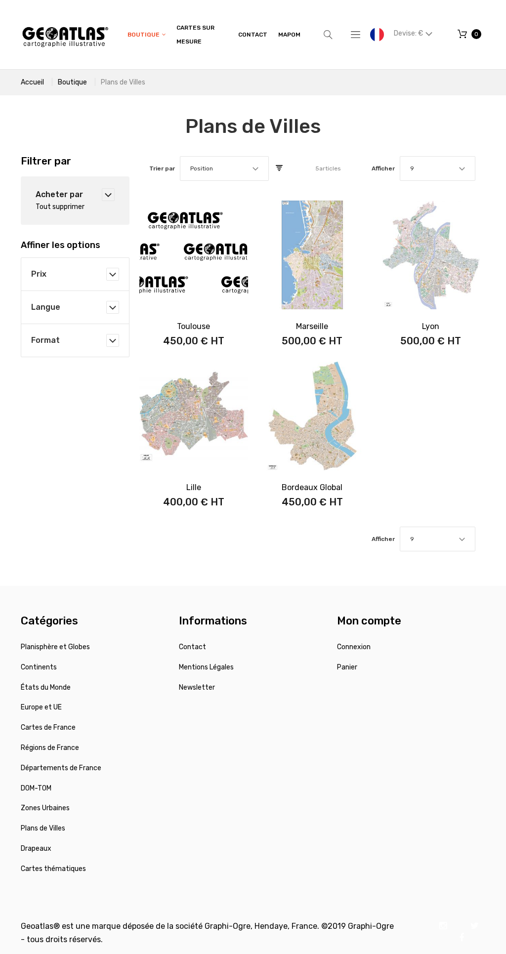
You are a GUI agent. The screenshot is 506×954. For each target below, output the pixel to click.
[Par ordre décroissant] (279, 168)
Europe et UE (41, 707)
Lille (193, 487)
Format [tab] (45, 340)
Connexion (354, 647)
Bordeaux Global (312, 487)
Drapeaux (36, 848)
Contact (192, 647)
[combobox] (224, 168)
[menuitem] (147, 35)
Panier (347, 667)
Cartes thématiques (53, 869)
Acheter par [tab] (59, 194)
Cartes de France (48, 727)
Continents (39, 667)
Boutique (72, 82)
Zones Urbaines (45, 808)
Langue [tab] (45, 307)
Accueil (32, 82)
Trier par (162, 168)
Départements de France (61, 768)
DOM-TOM (36, 788)
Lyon (430, 326)
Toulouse (193, 326)
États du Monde (46, 687)
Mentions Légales (206, 667)
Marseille (312, 326)
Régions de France (50, 748)
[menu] (214, 34)
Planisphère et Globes (55, 647)
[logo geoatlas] (65, 34)
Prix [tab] (38, 274)
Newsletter (197, 687)
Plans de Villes (43, 828)
